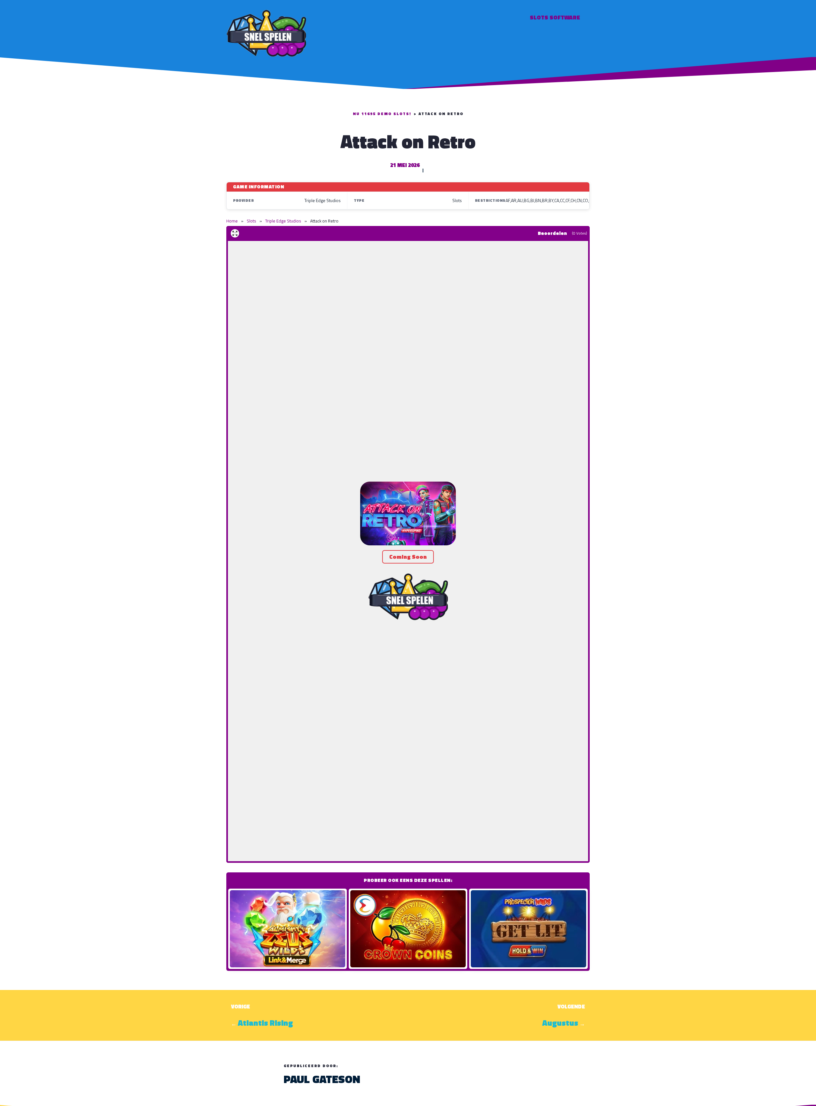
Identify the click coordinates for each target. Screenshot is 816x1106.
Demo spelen (287, 929)
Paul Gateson (322, 1079)
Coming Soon (408, 556)
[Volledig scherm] (235, 233)
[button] (408, 513)
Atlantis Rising (265, 1023)
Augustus (560, 1023)
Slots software (555, 17)
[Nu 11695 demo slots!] (266, 32)
